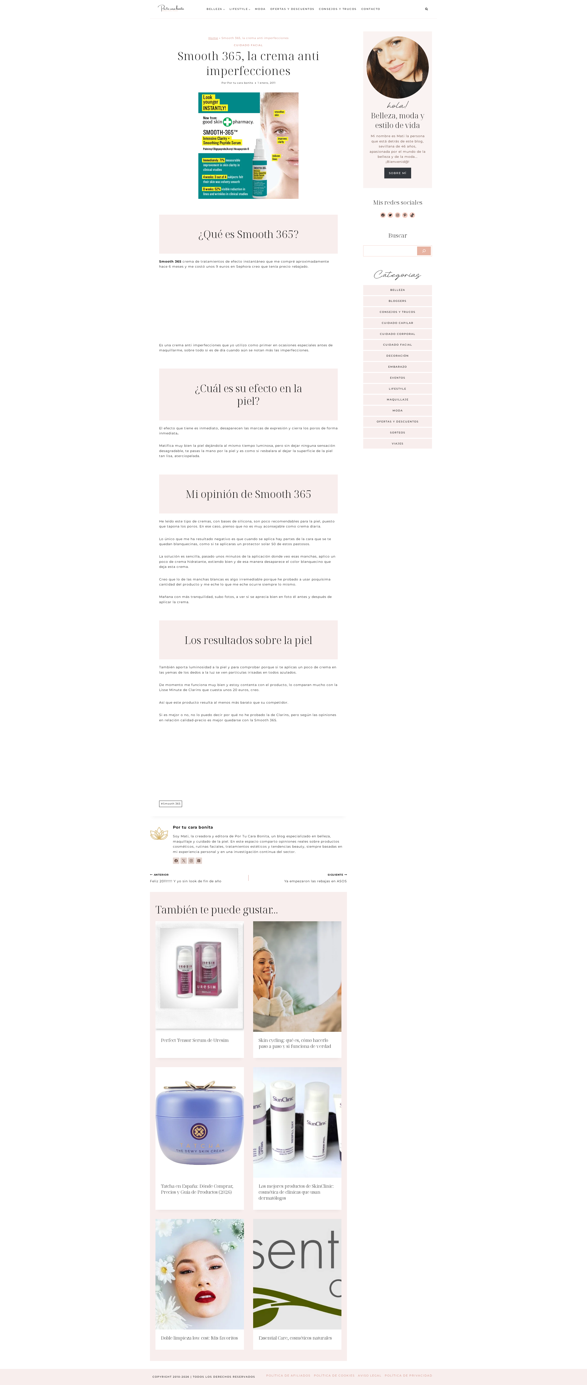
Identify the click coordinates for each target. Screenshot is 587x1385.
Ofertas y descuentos (292, 9)
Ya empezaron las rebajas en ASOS (315, 878)
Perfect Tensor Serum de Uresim (195, 1040)
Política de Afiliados (288, 1375)
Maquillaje (398, 399)
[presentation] (199, 976)
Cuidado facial (248, 45)
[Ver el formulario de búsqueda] (426, 9)
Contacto (370, 9)
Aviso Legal (370, 1375)
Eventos (397, 377)
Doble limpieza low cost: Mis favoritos (199, 1338)
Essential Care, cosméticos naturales (295, 1338)
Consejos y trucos (338, 9)
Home (213, 38)
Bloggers (398, 301)
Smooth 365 (170, 803)
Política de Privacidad (408, 1375)
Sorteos (397, 432)
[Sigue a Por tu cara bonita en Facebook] (176, 861)
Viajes (398, 443)
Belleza (397, 289)
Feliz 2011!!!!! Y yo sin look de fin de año (186, 878)
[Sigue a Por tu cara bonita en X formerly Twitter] (183, 861)
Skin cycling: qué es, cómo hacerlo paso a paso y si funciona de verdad (295, 1043)
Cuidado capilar (397, 323)
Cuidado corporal (397, 334)
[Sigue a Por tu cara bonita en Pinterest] (199, 861)
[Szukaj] (424, 251)
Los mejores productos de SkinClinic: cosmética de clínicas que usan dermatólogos (296, 1192)
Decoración (397, 355)
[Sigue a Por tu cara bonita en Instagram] (191, 861)
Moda (260, 9)
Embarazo (397, 366)
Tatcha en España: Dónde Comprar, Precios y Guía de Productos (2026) (197, 1189)
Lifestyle (397, 388)
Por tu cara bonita (240, 82)
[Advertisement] (248, 309)
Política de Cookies (334, 1375)
